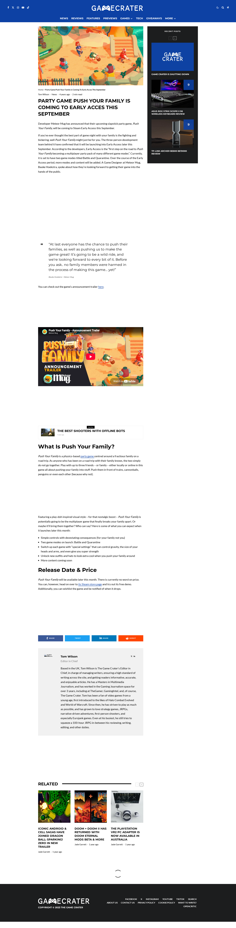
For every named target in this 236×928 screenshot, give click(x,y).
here (101, 286)
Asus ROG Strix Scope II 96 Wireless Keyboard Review (168, 112)
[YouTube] (23, 7)
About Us (112, 902)
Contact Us (128, 902)
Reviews (77, 18)
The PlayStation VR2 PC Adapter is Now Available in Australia (125, 834)
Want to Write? (187, 902)
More (169, 18)
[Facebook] (8, 7)
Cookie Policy (166, 902)
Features (93, 18)
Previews (110, 18)
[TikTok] (28, 7)
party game (87, 456)
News (64, 18)
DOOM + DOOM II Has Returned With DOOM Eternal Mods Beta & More (91, 834)
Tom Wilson (43, 94)
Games (125, 18)
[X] (13, 7)
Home (40, 89)
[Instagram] (18, 7)
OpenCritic (190, 906)
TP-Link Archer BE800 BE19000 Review (169, 152)
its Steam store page (90, 584)
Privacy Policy (146, 902)
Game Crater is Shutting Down (170, 74)
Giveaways (154, 18)
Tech (139, 18)
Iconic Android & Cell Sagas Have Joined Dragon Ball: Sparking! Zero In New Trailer (52, 837)
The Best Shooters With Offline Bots (91, 431)
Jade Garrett (44, 851)
